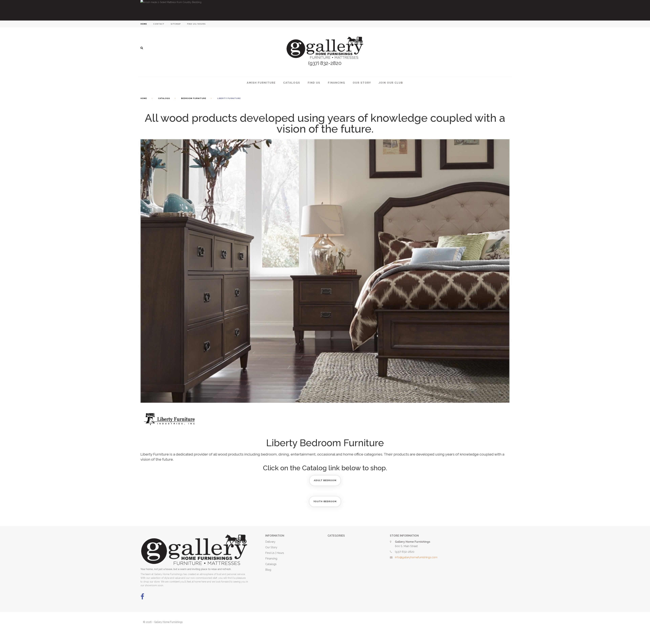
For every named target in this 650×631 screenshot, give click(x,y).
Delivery (270, 541)
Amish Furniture (261, 82)
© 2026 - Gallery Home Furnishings (163, 622)
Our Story (362, 82)
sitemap (176, 24)
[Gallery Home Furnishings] (325, 43)
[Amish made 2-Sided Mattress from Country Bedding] (325, 10)
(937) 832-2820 (404, 551)
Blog (268, 569)
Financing (336, 82)
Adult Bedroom (325, 480)
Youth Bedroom (325, 501)
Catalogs (291, 82)
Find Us (314, 82)
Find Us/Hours (196, 24)
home (143, 24)
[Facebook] (142, 596)
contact (158, 24)
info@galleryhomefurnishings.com (416, 557)
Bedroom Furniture (193, 98)
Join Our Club (391, 82)
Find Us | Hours (274, 553)
